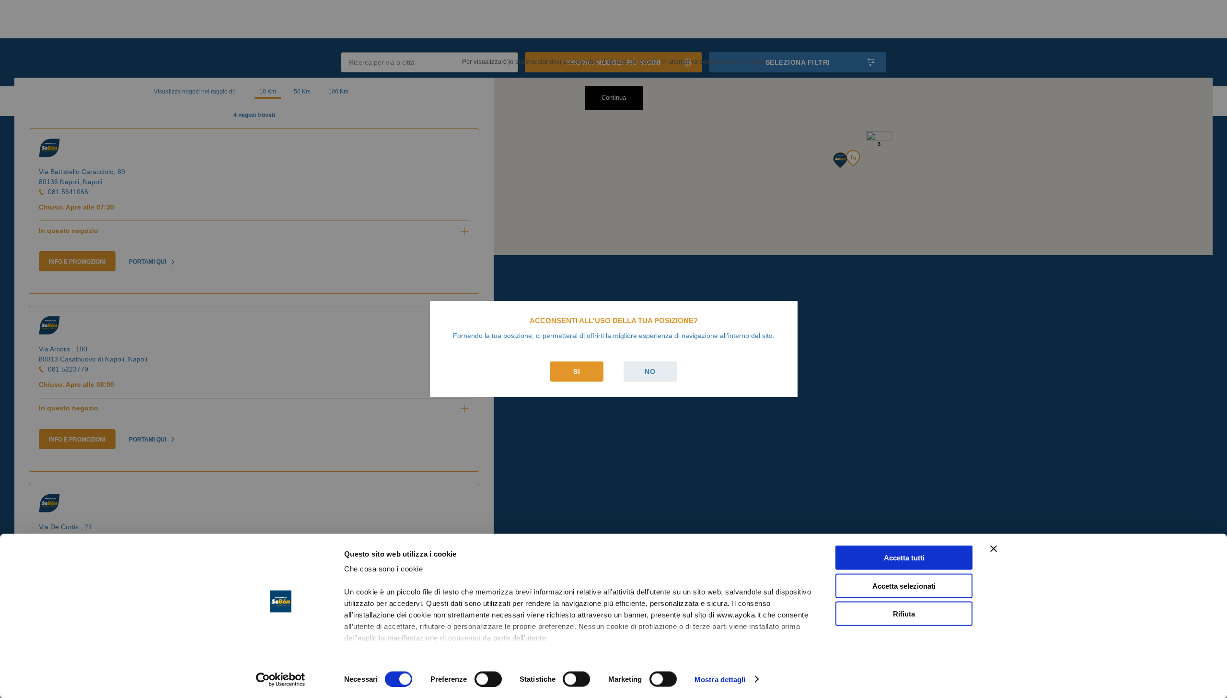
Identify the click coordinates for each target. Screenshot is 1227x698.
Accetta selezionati (904, 586)
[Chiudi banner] (993, 549)
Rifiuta (904, 614)
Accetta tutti (904, 558)
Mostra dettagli (720, 679)
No (650, 371)
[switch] (488, 678)
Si (576, 371)
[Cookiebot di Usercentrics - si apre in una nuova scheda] (281, 679)
